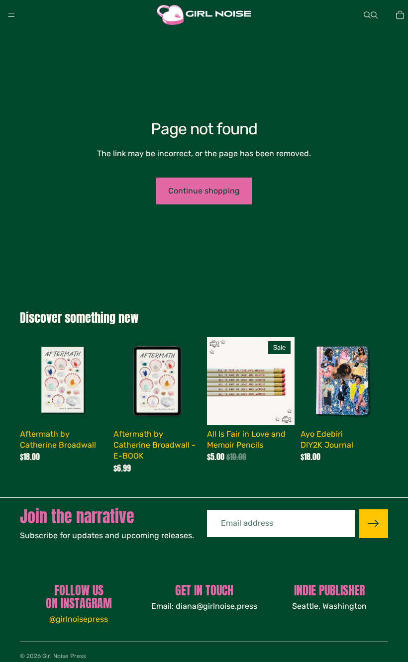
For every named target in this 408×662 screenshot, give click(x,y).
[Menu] (11, 14)
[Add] (92, 409)
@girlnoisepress (78, 619)
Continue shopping (204, 190)
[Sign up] (373, 523)
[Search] (367, 15)
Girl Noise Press (64, 656)
